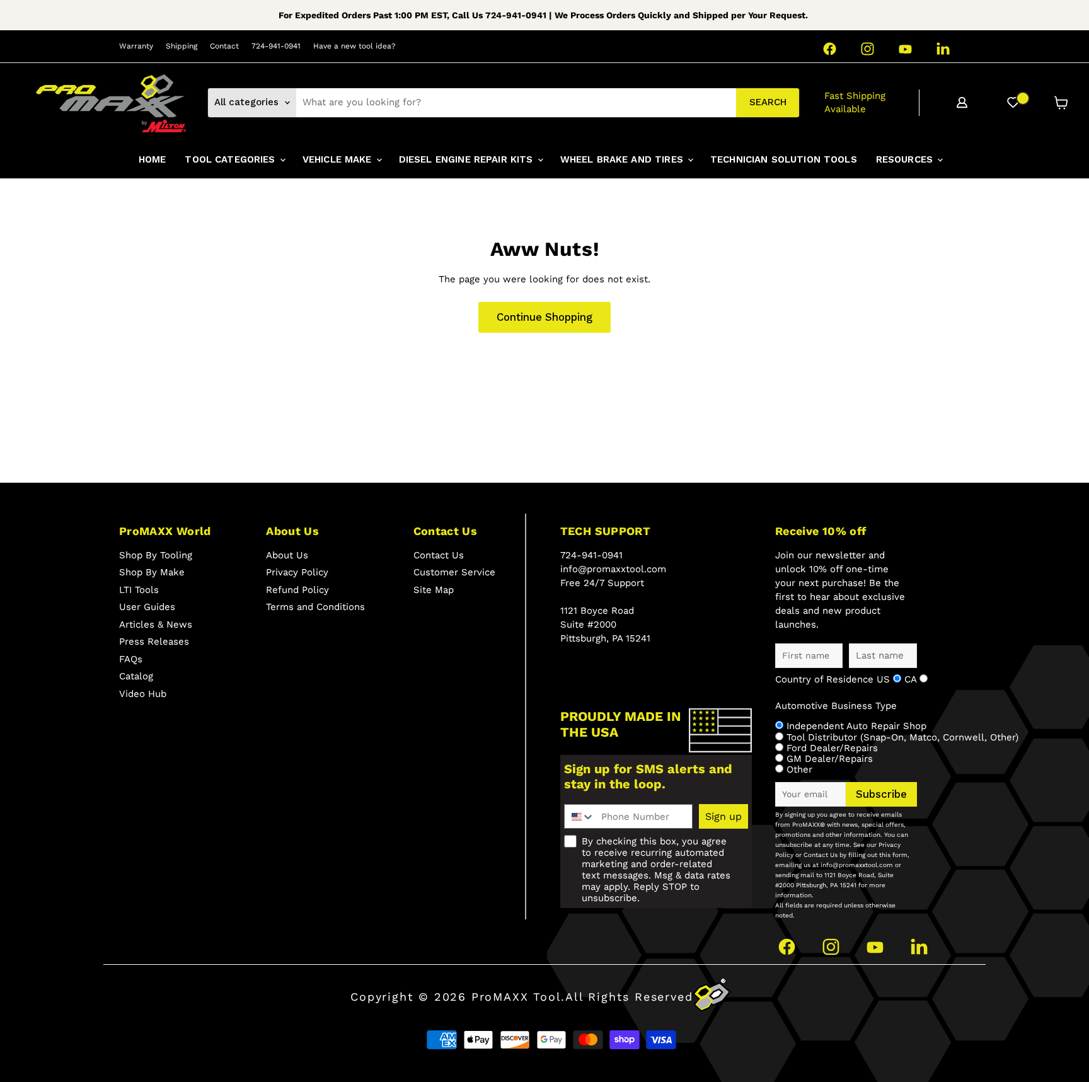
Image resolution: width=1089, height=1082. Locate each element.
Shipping (181, 46)
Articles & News (155, 624)
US (885, 679)
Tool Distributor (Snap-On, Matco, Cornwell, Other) (902, 737)
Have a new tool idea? (354, 46)
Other (799, 769)
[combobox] (516, 102)
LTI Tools (139, 590)
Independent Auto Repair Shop (856, 726)
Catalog (136, 676)
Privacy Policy (297, 572)
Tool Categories (231, 159)
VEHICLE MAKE (338, 159)
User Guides (147, 607)
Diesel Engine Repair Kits (467, 159)
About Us (287, 555)
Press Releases (154, 641)
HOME (152, 159)
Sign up (723, 816)
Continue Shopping (544, 317)
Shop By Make (152, 572)
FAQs (130, 659)
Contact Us (438, 555)
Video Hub (142, 693)
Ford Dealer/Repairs (832, 748)
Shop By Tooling (155, 555)
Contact (224, 46)
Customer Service (454, 572)
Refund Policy (297, 590)
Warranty (136, 46)
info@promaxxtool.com (613, 569)
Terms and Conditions (315, 607)
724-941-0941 (276, 46)
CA (911, 679)
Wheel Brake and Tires (623, 159)
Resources (906, 159)
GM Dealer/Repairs (829, 758)
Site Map (433, 590)
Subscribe (881, 794)
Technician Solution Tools (783, 159)
